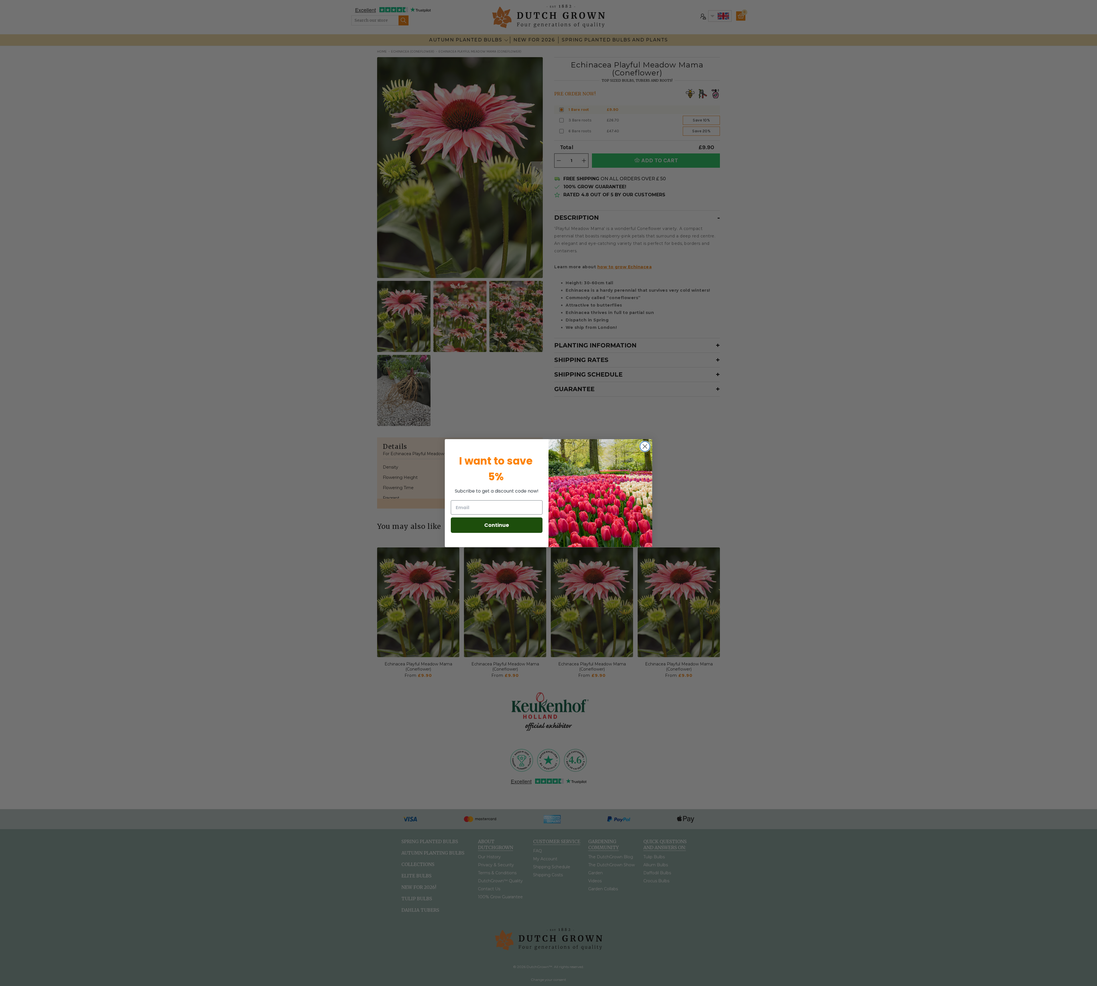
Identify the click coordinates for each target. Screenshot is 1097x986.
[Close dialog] (645, 446)
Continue (496, 525)
